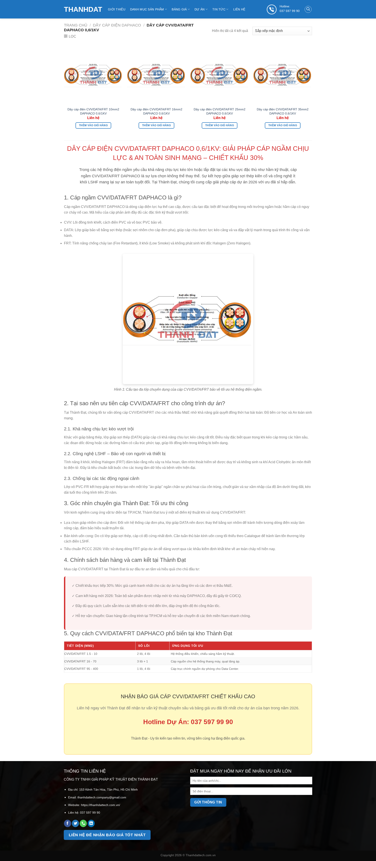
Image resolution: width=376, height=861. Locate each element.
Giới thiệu (116, 9)
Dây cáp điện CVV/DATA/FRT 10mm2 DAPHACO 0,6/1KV (93, 111)
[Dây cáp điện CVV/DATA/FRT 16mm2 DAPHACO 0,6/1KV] (156, 75)
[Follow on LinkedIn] (91, 823)
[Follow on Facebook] (67, 823)
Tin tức (218, 9)
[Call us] (83, 823)
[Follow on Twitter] (75, 823)
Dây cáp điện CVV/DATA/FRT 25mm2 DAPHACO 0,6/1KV (219, 111)
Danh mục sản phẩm (147, 9)
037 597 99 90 (290, 11)
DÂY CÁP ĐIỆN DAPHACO (117, 25)
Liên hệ (239, 9)
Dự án (200, 9)
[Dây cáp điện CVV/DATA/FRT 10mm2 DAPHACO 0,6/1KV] (93, 75)
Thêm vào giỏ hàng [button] (93, 125)
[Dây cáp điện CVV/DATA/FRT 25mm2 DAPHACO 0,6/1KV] (219, 75)
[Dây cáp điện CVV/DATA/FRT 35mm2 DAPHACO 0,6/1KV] (282, 75)
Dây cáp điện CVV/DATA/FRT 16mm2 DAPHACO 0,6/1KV (156, 111)
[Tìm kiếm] (308, 9)
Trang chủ (75, 25)
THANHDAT (82, 9)
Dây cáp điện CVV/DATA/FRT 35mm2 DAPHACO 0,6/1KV (283, 111)
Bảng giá (179, 9)
